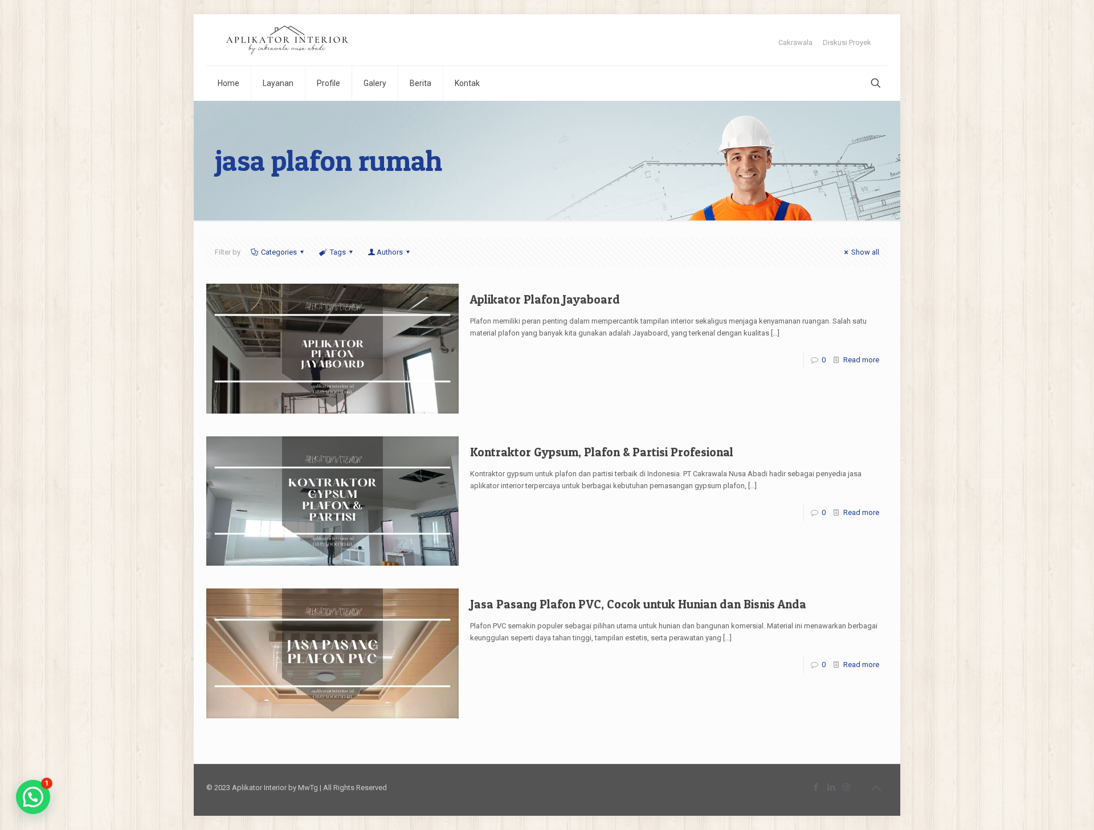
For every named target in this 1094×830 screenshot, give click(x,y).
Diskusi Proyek (847, 42)
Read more (861, 359)
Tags (338, 252)
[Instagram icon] (846, 787)
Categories (279, 252)
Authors (390, 252)
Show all (865, 252)
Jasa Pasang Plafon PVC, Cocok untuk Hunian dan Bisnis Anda (638, 604)
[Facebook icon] (816, 787)
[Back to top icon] (876, 788)
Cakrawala (795, 42)
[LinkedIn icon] (831, 787)
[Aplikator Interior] (287, 40)
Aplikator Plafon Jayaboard (545, 299)
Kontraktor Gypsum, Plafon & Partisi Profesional (601, 452)
